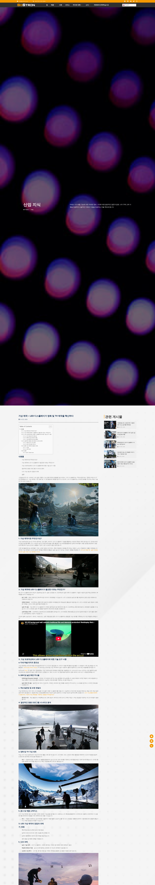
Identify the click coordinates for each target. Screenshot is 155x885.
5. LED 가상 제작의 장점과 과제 (30, 445)
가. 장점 (27, 447)
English (127, 5)
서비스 (67, 5)
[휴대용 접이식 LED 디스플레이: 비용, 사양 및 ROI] (110, 444)
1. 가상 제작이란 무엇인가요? (30, 430)
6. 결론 (24, 450)
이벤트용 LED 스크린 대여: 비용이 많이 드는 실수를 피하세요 (126, 423)
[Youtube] (130, 1)
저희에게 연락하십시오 (101, 5)
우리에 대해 (76, 5)
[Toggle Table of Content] (49, 426)
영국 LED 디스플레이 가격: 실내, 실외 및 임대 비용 (126, 433)
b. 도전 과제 (28, 449)
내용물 (22, 429)
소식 (87, 5)
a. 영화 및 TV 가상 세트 (31, 442)
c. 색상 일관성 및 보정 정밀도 (32, 439)
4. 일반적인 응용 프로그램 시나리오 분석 (33, 441)
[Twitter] (133, 1)
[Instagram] (136, 1)
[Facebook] (125, 1)
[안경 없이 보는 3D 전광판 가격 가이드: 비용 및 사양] (110, 454)
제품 (52, 5)
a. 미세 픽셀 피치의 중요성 (31, 436)
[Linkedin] (128, 1)
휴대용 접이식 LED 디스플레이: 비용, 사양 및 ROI (126, 443)
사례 (60, 5)
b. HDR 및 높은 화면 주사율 (31, 437)
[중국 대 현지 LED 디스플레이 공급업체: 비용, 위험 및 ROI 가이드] (110, 464)
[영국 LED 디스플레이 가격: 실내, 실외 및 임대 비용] (110, 435)
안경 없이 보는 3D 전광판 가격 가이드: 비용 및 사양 (125, 453)
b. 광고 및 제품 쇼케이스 (31, 444)
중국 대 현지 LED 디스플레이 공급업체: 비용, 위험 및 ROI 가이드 (125, 462)
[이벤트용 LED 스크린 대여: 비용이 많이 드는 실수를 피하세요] (110, 425)
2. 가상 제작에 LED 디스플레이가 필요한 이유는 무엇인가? (37, 432)
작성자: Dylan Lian (29, 452)
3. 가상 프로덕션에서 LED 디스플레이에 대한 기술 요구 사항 (37, 434)
